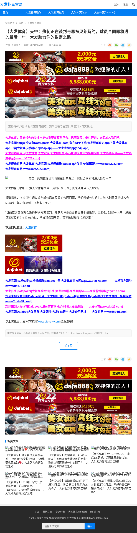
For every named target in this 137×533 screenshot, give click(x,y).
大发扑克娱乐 (79, 12)
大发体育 (31, 227)
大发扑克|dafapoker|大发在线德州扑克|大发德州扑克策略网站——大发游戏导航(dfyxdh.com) (65, 291)
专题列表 (60, 511)
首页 (5, 12)
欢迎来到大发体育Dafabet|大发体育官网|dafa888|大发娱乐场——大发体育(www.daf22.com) (64, 306)
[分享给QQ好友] (122, 45)
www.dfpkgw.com (49, 321)
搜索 (89, 526)
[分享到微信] (116, 45)
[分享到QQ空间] (129, 45)
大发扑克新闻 (34, 12)
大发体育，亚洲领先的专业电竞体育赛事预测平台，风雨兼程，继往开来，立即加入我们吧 (62, 137)
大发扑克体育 (34, 23)
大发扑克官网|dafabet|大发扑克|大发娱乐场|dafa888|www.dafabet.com (72, 518)
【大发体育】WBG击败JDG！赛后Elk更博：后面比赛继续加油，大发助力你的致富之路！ (110, 457)
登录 (117, 4)
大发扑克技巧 (56, 12)
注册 (125, 4)
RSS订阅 (95, 511)
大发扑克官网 (11, 4)
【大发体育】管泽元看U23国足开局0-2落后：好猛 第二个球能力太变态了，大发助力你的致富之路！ (68, 484)
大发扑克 (16, 45)
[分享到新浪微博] (109, 45)
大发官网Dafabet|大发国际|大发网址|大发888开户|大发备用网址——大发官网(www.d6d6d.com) (66, 311)
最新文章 (47, 511)
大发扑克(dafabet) (104, 12)
